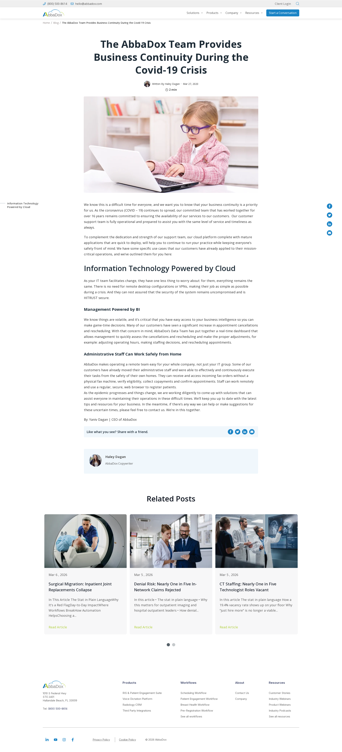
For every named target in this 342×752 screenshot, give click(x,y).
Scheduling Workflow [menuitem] (193, 693)
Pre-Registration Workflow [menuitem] (196, 710)
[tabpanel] (85, 574)
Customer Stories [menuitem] (279, 693)
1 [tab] (168, 645)
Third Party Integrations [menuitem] (137, 710)
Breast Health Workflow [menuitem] (194, 704)
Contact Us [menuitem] (242, 693)
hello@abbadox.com (88, 4)
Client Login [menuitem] (283, 4)
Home (46, 22)
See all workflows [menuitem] (191, 716)
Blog (56, 22)
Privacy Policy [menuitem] (101, 739)
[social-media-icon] (47, 739)
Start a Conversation (283, 13)
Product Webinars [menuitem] (280, 704)
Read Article (58, 627)
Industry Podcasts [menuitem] (280, 710)
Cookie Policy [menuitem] (127, 739)
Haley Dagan (172, 84)
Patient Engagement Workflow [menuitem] (199, 699)
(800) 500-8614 (57, 4)
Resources (252, 13)
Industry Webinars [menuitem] (280, 699)
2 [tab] (173, 645)
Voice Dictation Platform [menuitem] (137, 699)
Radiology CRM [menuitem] (132, 704)
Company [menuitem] (241, 699)
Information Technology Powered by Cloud (22, 205)
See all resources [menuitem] (279, 716)
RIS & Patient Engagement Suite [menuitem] (142, 693)
